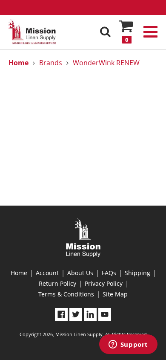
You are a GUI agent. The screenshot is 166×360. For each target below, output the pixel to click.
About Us (80, 273)
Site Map (115, 294)
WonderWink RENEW (106, 62)
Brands (50, 62)
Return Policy (57, 283)
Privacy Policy (104, 283)
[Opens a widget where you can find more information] (128, 345)
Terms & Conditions (66, 294)
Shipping (137, 273)
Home (19, 273)
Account (47, 273)
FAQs (109, 273)
